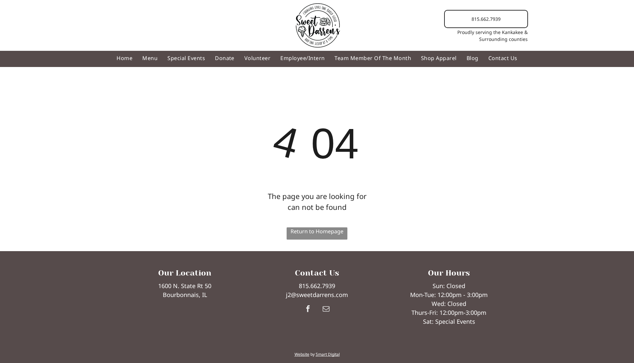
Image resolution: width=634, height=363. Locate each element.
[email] (326, 309)
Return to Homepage (317, 231)
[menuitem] (124, 58)
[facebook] (307, 309)
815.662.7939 (317, 286)
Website (302, 354)
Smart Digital (328, 354)
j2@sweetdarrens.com (317, 295)
